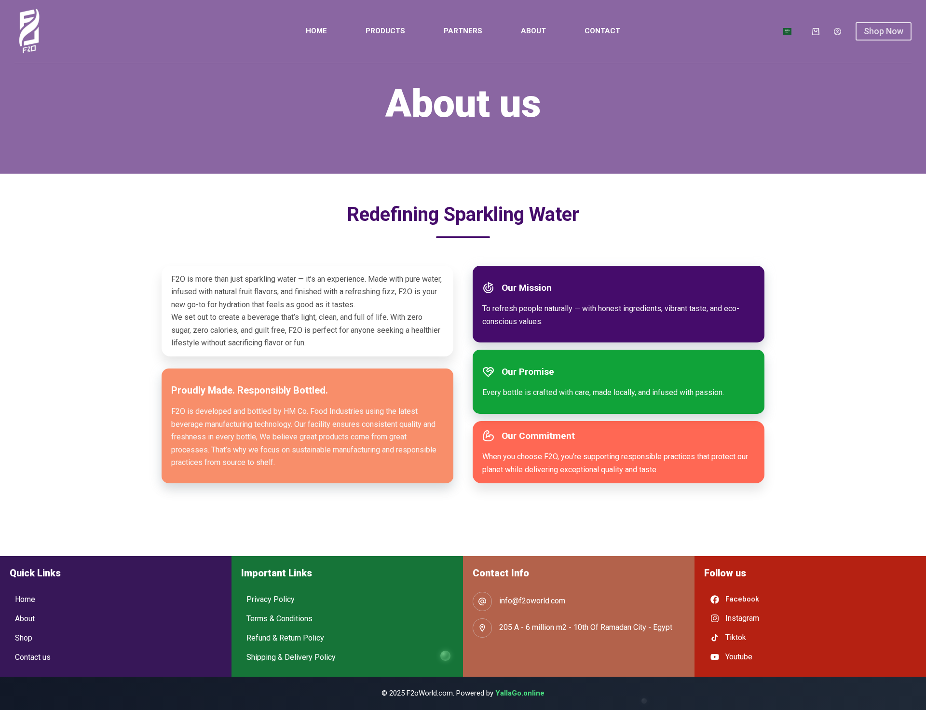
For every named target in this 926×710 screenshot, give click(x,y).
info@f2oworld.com (532, 600)
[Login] (837, 31)
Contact (602, 31)
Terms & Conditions (279, 618)
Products (385, 31)
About (533, 31)
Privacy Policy (270, 599)
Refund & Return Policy (285, 637)
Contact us (33, 657)
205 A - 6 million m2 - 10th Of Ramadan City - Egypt (585, 627)
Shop (23, 637)
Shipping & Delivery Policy (291, 657)
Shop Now (883, 31)
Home (316, 31)
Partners (463, 31)
